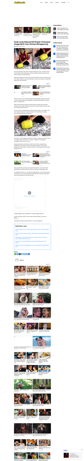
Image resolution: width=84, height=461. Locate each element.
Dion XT (16, 46)
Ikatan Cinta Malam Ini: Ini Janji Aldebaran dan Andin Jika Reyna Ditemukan (63, 30)
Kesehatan (63, 2)
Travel (41, 2)
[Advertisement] (42, 14)
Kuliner (51, 2)
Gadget (46, 2)
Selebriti (57, 2)
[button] (68, 2)
